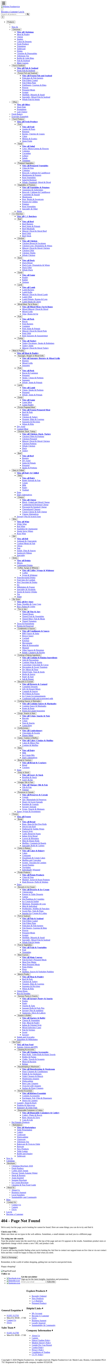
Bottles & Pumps (29, 1057)
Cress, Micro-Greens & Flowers (35, 148)
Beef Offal (26, 233)
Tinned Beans (28, 614)
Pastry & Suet (28, 677)
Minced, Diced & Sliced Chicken (36, 248)
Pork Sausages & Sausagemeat (35, 336)
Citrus (24, 136)
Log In (21, 12)
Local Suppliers (18, 1195)
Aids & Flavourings (30, 660)
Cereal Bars (27, 725)
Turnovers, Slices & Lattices (34, 1013)
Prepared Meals (28, 90)
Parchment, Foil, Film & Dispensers (37, 1098)
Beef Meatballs (28, 229)
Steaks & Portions (29, 468)
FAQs (14, 1209)
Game (20, 273)
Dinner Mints (27, 735)
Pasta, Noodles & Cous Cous (29, 604)
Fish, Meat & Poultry (31, 1023)
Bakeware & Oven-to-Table (28, 1144)
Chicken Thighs (28, 253)
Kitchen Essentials (25, 1091)
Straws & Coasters (30, 1100)
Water (19, 596)
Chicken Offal (28, 250)
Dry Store (16, 599)
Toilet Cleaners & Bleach (32, 1076)
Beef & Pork (27, 412)
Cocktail (25, 638)
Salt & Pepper (28, 679)
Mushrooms (27, 197)
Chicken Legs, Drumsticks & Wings (37, 246)
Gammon (26, 326)
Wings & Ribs (28, 424)
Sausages (26, 365)
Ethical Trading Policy (41, 1340)
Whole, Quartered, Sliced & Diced (36, 182)
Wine (14, 519)
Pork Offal (26, 333)
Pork (19, 317)
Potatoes (25, 204)
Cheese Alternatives (30, 514)
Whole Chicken (28, 255)
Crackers (26, 767)
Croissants (26, 855)
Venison (25, 282)
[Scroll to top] (2, 9)
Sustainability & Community (43, 1325)
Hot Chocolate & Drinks (27, 582)
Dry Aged (21, 426)
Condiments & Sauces (26, 629)
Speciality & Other (30, 209)
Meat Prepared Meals (31, 964)
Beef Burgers (27, 224)
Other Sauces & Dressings (33, 650)
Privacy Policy (38, 1350)
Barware (20, 1146)
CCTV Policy (37, 1355)
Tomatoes (26, 160)
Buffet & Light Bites (25, 58)
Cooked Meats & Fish (26, 543)
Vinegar (25, 790)
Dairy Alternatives (24, 495)
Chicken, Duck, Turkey (26, 432)
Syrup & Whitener (29, 575)
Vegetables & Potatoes (26, 185)
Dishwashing (27, 1081)
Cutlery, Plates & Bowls (32, 1115)
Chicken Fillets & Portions (33, 436)
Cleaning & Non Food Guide (24, 1185)
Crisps (24, 721)
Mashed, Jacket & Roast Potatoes (36, 880)
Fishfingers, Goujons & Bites (34, 85)
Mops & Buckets (29, 1062)
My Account (37, 1313)
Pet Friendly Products (21, 1122)
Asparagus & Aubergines (32, 190)
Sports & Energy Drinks (27, 592)
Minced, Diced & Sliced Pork (34, 331)
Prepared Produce (39, 1303)
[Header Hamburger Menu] (3, 3)
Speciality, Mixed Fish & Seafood (36, 97)
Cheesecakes (27, 892)
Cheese (20, 37)
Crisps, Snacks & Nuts (26, 713)
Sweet (24, 1032)
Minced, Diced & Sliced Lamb (35, 294)
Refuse (25, 1064)
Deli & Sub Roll (29, 826)
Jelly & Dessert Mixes (31, 689)
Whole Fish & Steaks (31, 99)
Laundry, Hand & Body (27, 1103)
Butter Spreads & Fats (31, 480)
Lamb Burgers (28, 290)
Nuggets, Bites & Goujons (33, 419)
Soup (19, 770)
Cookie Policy (38, 1347)
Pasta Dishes (27, 967)
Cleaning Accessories (26, 1050)
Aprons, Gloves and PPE (27, 1047)
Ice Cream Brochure (20, 1182)
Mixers (20, 563)
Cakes (24, 853)
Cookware (21, 1134)
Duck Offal (27, 267)
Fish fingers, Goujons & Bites (34, 928)
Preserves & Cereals (26, 792)
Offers (15, 102)
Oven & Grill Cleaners (31, 1086)
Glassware (21, 1139)
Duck (20, 258)
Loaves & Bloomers (30, 838)
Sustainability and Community (24, 1197)
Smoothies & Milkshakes (27, 1039)
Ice (18, 585)
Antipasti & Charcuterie (27, 541)
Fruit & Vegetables (25, 945)
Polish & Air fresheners (31, 1074)
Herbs (19, 211)
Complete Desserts (30, 686)
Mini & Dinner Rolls (30, 841)
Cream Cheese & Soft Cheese (34, 512)
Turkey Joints (27, 346)
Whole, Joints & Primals (32, 382)
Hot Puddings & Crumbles (33, 899)
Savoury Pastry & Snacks (28, 996)
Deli (14, 536)
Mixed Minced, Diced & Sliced (35, 309)
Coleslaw (26, 151)
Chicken (21, 238)
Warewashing (22, 1137)
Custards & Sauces (30, 691)
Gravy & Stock (23, 772)
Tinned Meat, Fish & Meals (33, 619)
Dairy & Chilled (18, 470)
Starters (20, 39)
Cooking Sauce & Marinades (34, 706)
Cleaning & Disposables (27, 53)
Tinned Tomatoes (29, 621)
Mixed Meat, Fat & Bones (28, 304)
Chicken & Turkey (30, 417)
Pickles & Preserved (25, 626)
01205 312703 (13, 1315)
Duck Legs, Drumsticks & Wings (36, 265)
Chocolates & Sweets (31, 733)
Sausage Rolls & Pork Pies (33, 1008)
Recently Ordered (39, 1296)
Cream (25, 483)
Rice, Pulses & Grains (26, 606)
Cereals (25, 797)
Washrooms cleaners (30, 1079)
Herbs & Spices (28, 674)
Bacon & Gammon (30, 373)
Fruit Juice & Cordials (26, 580)
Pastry (24, 487)
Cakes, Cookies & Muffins (28, 738)
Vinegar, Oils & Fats (25, 782)
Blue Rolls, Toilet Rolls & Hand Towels (38, 1054)
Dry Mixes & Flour (30, 669)
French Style (27, 831)
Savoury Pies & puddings (32, 1010)
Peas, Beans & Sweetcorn (33, 199)
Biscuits (25, 718)
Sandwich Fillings (24, 553)
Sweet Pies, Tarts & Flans (32, 911)
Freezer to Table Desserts (32, 894)
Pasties (25, 1001)
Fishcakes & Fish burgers (32, 78)
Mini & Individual (29, 906)
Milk (24, 485)
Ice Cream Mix (28, 755)
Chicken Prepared (29, 439)
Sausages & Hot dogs (31, 422)
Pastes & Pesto (28, 708)
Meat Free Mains (29, 962)
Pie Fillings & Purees (31, 694)
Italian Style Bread (30, 836)
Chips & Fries (28, 168)
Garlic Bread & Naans (31, 834)
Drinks (20, 51)
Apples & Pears (28, 129)
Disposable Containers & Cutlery (30, 1110)
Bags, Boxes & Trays (31, 1117)
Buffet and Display (25, 1153)
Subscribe (51, 1282)
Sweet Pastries (28, 865)
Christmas (16, 30)
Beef (19, 219)
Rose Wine (21, 533)
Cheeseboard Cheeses (31, 509)
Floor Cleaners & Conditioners (35, 1071)
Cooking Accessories (31, 1096)
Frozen (15, 814)
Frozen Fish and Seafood (27, 73)
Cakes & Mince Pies (30, 743)
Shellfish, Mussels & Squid (33, 95)
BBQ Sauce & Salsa (30, 633)
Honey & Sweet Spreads (32, 802)
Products (10, 22)
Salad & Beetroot (29, 180)
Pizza (24, 969)
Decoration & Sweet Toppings (34, 667)
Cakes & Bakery (24, 848)
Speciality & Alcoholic (26, 589)
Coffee (25, 573)
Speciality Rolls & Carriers (33, 845)
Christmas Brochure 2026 (22, 1166)
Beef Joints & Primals (31, 226)
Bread (24, 765)
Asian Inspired (18, 1178)
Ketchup (25, 640)
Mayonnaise (27, 643)
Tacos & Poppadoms (25, 623)
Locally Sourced (38, 1323)
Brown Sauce (27, 636)
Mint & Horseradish (30, 645)
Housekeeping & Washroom (28, 1067)
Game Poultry (28, 405)
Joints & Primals (29, 463)
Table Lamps (22, 1151)
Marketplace (17, 1125)
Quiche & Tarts (28, 1006)
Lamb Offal (27, 297)
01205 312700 (13, 1333)
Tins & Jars (22, 609)
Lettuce (25, 156)
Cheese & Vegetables (31, 1020)
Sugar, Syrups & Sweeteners (29, 811)
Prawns (25, 87)
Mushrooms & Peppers (31, 175)
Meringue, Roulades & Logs (34, 904)
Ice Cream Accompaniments (34, 696)
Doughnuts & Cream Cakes (33, 858)
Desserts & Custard (25, 682)
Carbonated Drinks (25, 565)
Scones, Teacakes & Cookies (34, 863)
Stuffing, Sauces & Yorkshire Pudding (38, 972)
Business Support (19, 1192)
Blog (8, 1199)
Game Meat (27, 402)
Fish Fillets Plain (29, 83)
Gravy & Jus (27, 780)
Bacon (25, 321)
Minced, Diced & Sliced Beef (34, 231)
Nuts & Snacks (28, 723)
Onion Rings (22, 991)
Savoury (25, 1035)
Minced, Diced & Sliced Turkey (35, 348)
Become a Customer (9, 12)
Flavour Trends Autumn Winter (25, 1173)
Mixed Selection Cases (31, 1027)
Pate (18, 548)
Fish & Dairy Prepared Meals (34, 960)
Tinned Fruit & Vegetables (33, 616)
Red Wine (21, 526)
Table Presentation (24, 1130)
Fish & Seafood (23, 60)
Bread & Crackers (24, 760)
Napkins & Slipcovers (26, 1105)
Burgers (25, 361)
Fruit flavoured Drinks (26, 577)
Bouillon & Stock (29, 777)
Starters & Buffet (24, 1016)
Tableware (21, 49)
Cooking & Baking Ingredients (29, 655)
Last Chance (22, 112)
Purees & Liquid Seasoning (33, 711)
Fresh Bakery (17, 114)
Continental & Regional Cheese (35, 504)
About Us (10, 1188)
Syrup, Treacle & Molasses (33, 809)
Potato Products (24, 872)
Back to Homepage (9, 1257)
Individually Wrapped (31, 870)
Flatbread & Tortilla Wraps (33, 829)
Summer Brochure (19, 1180)
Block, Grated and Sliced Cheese (36, 502)
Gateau (25, 897)
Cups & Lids (27, 1120)
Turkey (20, 338)
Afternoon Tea (23, 56)
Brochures (11, 1163)
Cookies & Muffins (30, 745)
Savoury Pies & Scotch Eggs (29, 516)
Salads (25, 158)
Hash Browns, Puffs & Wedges (35, 882)
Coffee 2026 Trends (20, 1171)
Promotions (21, 109)
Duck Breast (27, 263)
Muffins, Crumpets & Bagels (34, 843)
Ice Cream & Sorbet (30, 901)
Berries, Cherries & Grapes (33, 134)
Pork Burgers (27, 324)
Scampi (25, 92)
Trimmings (21, 46)
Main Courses (22, 63)
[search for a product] (28, 14)
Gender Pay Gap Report (42, 1345)
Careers (15, 1207)
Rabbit (25, 280)
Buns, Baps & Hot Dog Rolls (34, 824)
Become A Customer (40, 1316)
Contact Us (11, 1202)
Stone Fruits (27, 141)
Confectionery (23, 728)
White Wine (22, 524)
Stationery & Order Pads (27, 1108)
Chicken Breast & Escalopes (34, 243)
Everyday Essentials (20, 116)
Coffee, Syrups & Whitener (28, 568)
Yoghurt (25, 490)
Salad (20, 144)
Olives (19, 546)
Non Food (16, 1042)
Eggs (19, 492)
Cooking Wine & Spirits (32, 662)
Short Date (21, 107)
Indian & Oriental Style (31, 1025)
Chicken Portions (29, 443)
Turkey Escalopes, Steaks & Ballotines (38, 343)
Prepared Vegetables (26, 163)
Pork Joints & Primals (31, 328)
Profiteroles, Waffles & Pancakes (35, 908)
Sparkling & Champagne (27, 529)
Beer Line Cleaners (30, 1083)
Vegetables (26, 952)
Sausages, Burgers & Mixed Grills (31, 356)
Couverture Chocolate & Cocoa (35, 665)
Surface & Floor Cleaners (32, 1088)
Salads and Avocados (26, 1037)
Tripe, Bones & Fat (30, 314)
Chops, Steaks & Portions (32, 390)
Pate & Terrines (28, 1030)
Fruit (19, 124)
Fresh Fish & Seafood (26, 70)
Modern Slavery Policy (41, 1343)
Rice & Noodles (23, 993)
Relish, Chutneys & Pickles (33, 652)
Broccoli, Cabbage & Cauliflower (36, 173)
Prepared (26, 375)
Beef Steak (26, 236)
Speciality (21, 555)
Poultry (25, 277)
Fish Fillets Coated (30, 80)
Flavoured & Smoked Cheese (34, 507)
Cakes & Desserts (24, 41)
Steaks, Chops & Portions (32, 378)
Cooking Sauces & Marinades (29, 701)
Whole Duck (27, 270)
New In (15, 27)
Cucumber (26, 153)
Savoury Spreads (29, 807)
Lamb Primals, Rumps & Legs (34, 299)
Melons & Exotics (29, 139)
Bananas (25, 131)
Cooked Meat (22, 429)
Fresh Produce (23, 44)
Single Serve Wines (25, 531)
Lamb (20, 285)
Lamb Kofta (27, 292)
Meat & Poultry (23, 34)
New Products (23, 1149)
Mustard (25, 648)
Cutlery (20, 1132)
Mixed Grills (27, 311)
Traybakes (26, 867)
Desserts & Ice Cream (26, 887)
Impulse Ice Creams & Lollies (34, 913)
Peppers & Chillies (30, 202)
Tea (18, 594)
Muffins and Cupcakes (31, 860)
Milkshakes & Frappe (26, 587)
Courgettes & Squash (31, 194)
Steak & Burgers (18, 1175)
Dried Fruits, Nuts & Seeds (33, 672)
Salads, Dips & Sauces (26, 550)
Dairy (20, 476)
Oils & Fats (27, 787)
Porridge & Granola (30, 804)
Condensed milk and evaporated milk (37, 698)
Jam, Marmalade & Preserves (34, 799)
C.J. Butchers (18, 214)
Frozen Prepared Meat (26, 407)
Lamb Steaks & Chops (31, 302)
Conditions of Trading (41, 1352)
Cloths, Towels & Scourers (33, 1059)
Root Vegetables (29, 177)
